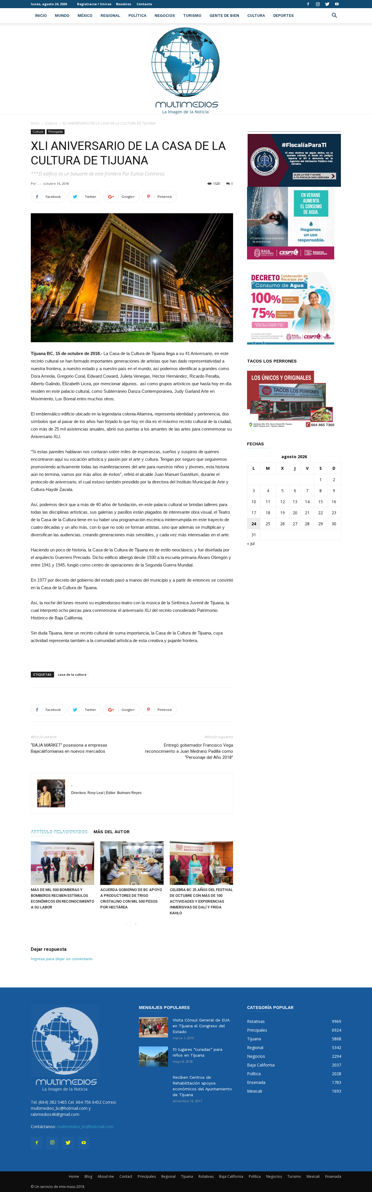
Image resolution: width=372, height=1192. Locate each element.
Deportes (283, 15)
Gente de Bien (224, 15)
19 (282, 512)
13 (295, 501)
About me (106, 1176)
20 (295, 512)
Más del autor (112, 831)
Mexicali (313, 1176)
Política (137, 15)
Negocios (165, 15)
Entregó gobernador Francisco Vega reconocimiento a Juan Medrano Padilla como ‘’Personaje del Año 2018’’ (189, 751)
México (85, 15)
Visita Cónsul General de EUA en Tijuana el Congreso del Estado (201, 1026)
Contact (125, 1176)
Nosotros (123, 4)
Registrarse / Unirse (94, 4)
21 (307, 512)
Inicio (41, 15)
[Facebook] (308, 4)
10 (253, 501)
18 (268, 512)
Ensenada (333, 1176)
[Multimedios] (186, 68)
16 (334, 501)
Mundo (62, 15)
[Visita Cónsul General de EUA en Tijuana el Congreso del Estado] (153, 1027)
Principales (55, 132)
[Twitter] (327, 4)
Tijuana (187, 1176)
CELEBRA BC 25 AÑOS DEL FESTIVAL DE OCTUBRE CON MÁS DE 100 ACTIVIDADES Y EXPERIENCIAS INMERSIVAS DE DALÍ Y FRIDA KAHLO (201, 901)
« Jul (251, 543)
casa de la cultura (72, 674)
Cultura (256, 15)
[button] (334, 16)
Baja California (231, 1176)
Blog (88, 1176)
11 (268, 501)
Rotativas (206, 1176)
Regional (110, 15)
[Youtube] (336, 4)
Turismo (192, 15)
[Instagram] (317, 4)
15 (320, 501)
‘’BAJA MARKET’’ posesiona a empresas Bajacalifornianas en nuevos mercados (69, 748)
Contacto (144, 4)
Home (74, 1176)
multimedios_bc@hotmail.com (85, 1126)
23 (334, 512)
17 (253, 512)
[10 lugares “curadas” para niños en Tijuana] (153, 1056)
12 (282, 501)
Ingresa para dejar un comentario (61, 958)
